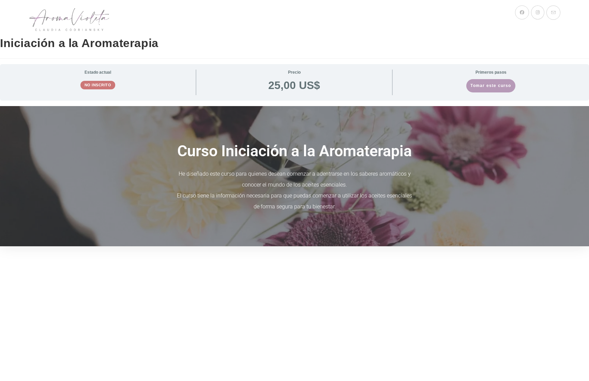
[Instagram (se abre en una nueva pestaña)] (537, 12)
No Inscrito (98, 85)
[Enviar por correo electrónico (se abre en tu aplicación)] (553, 12)
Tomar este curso (490, 85)
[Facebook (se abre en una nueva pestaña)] (522, 12)
